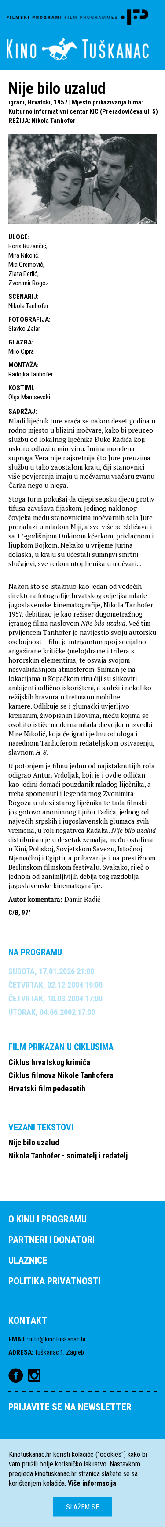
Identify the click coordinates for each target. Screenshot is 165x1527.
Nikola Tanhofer (54, 121)
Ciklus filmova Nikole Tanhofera (61, 1075)
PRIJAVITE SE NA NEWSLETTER (70, 1407)
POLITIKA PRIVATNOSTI (54, 1281)
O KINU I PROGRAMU (47, 1219)
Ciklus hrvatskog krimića (49, 1062)
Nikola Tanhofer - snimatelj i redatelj (68, 1155)
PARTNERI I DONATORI (51, 1239)
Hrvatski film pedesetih (46, 1088)
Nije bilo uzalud (33, 1142)
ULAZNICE (28, 1260)
